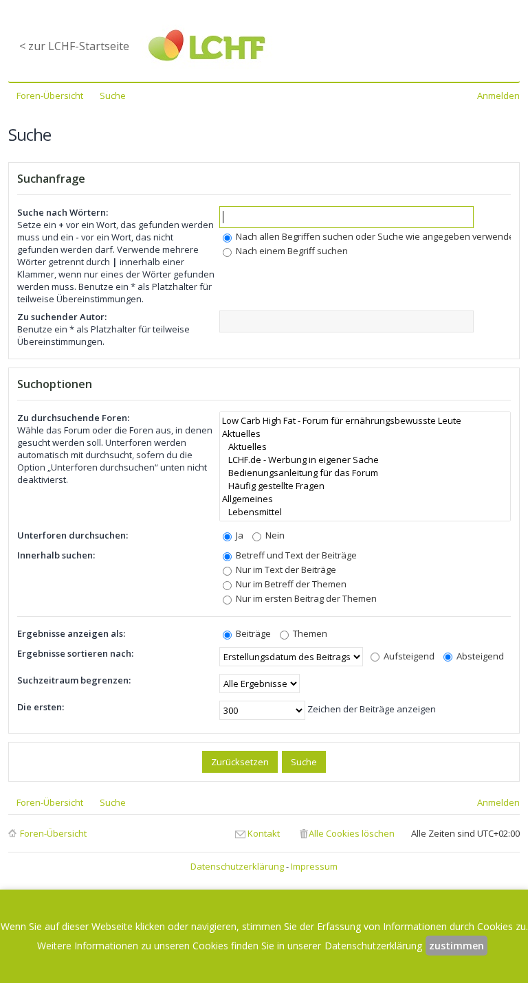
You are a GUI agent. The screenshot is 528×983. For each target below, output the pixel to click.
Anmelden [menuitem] (498, 95)
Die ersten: (40, 707)
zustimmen (456, 945)
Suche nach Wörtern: (62, 212)
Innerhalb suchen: (56, 555)
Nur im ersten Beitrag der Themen (305, 598)
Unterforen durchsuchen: (72, 535)
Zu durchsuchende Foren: (73, 417)
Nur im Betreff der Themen (290, 584)
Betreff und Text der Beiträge (295, 555)
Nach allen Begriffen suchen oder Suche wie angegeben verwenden (377, 236)
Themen (309, 633)
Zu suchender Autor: (62, 316)
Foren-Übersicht (53, 833)
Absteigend (479, 656)
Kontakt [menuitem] (264, 833)
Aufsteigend (408, 656)
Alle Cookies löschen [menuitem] (352, 833)
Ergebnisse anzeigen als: (71, 633)
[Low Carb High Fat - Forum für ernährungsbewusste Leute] (365, 420)
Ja (238, 535)
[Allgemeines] (365, 499)
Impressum (314, 866)
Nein (274, 535)
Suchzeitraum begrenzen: (74, 680)
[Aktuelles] (365, 433)
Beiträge (252, 633)
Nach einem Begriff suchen (291, 251)
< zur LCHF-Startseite (74, 46)
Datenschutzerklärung (237, 866)
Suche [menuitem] (113, 95)
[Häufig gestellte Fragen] (365, 486)
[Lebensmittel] (365, 512)
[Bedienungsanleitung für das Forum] (365, 472)
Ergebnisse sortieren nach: (75, 653)
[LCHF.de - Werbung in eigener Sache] (365, 459)
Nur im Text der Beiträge (285, 569)
